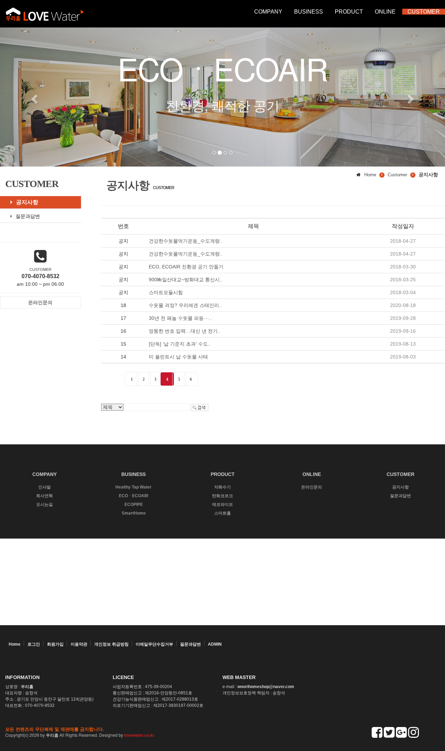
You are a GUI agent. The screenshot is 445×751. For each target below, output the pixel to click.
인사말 (44, 487)
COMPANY (268, 12)
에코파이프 (222, 504)
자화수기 (222, 487)
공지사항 (27, 202)
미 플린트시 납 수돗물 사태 (178, 357)
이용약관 (79, 644)
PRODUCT (349, 12)
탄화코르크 (222, 495)
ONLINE (385, 12)
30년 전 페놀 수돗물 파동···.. (180, 318)
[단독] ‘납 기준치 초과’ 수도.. (180, 344)
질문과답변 (28, 216)
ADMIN (215, 644)
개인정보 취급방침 (111, 644)
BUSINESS (308, 12)
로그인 (33, 644)
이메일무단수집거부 (154, 644)
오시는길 (44, 504)
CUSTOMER (423, 12)
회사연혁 (44, 495)
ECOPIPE (133, 504)
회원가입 (55, 644)
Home (15, 644)
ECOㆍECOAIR (133, 495)
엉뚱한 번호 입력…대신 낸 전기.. (184, 331)
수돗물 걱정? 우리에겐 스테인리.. (185, 305)
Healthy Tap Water (133, 487)
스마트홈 (222, 513)
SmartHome (134, 513)
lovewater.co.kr (139, 735)
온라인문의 (311, 487)
